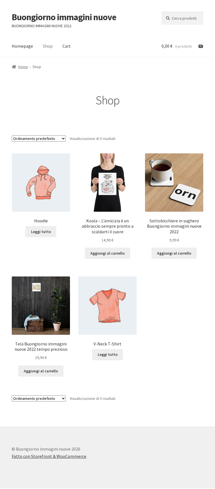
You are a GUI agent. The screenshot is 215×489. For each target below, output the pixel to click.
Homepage (22, 46)
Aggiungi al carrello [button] (107, 253)
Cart (66, 46)
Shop (48, 46)
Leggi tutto (41, 231)
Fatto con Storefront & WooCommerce (49, 456)
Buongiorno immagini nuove (64, 17)
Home (23, 66)
